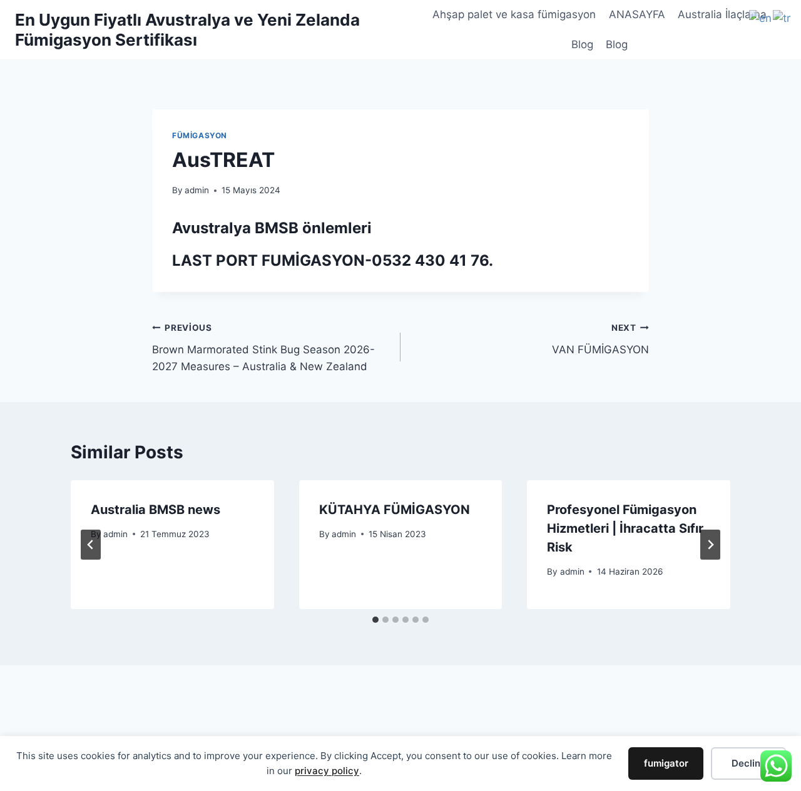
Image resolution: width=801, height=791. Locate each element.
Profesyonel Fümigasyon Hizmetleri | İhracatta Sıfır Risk (625, 528)
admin (197, 190)
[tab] (375, 620)
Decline (749, 763)
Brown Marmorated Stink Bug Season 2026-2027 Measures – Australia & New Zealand (263, 348)
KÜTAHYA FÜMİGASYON (394, 509)
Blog (582, 44)
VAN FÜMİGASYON (600, 339)
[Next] (710, 545)
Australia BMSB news (155, 509)
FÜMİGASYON (199, 135)
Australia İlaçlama (722, 14)
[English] (761, 17)
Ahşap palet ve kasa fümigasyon (514, 14)
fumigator (666, 763)
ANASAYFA (637, 14)
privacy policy (327, 771)
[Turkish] (782, 17)
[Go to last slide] (91, 545)
